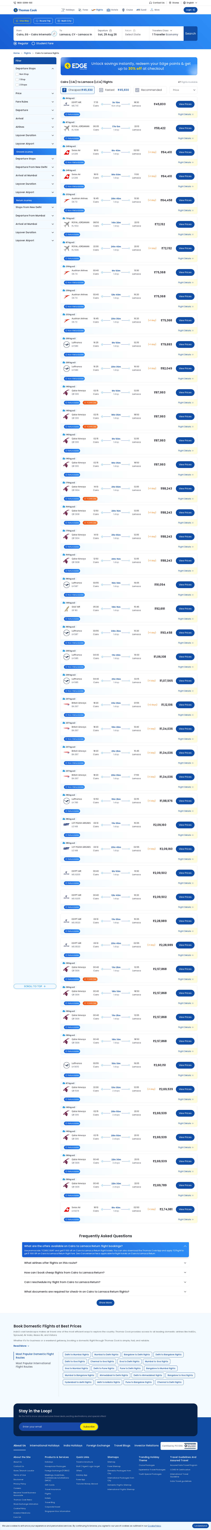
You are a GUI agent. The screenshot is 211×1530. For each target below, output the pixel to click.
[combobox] (33, 35)
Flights (99, 9)
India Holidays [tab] (73, 1445)
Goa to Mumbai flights (76, 1368)
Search (190, 33)
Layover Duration (26, 135)
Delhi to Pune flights (104, 1368)
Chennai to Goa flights (102, 1361)
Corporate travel (52, 1506)
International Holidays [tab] (44, 1445)
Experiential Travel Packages (152, 1469)
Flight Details (184, 114)
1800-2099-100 (24, 2)
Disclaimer (18, 1479)
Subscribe (89, 1426)
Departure (103, 30)
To (61, 30)
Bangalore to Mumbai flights (160, 1368)
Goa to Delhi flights (129, 1361)
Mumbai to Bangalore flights (79, 1375)
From (19, 30)
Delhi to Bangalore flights (169, 1354)
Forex (85, 9)
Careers (17, 1488)
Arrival (19, 118)
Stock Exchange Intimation (26, 1504)
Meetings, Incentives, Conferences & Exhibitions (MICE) (57, 1478)
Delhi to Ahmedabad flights (148, 1375)
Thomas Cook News (23, 1499)
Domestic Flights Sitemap (119, 1485)
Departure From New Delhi (31, 167)
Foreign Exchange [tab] (98, 1445)
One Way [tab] (24, 20)
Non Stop (24, 74)
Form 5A (17, 1517)
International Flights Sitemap (121, 1489)
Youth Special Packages (150, 1474)
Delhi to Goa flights (75, 1361)
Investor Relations (22, 1513)
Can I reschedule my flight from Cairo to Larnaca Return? (62, 1282)
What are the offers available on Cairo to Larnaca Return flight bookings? (73, 1246)
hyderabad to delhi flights (78, 1382)
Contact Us (159, 2)
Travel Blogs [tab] (122, 1445)
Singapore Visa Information (57, 1511)
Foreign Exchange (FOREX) (57, 1470)
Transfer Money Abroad (87, 1483)
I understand (200, 1525)
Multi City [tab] (66, 20)
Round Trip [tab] (45, 20)
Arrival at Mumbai (26, 175)
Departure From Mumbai (30, 215)
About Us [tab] (20, 1445)
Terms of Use (20, 1475)
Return (128, 30)
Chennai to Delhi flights (169, 1382)
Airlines (20, 127)
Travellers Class (160, 30)
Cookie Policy (154, 1525)
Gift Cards (50, 1485)
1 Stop (22, 79)
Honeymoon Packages (55, 1466)
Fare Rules (22, 101)
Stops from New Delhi (28, 207)
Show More (105, 1302)
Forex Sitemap (114, 1466)
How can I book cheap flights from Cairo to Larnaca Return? (64, 1272)
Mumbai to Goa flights (156, 1361)
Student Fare (44, 43)
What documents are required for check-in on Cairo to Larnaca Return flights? (76, 1291)
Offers (79, 1470)
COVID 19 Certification (180, 1469)
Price (18, 93)
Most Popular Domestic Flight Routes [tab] (35, 1355)
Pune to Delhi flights (130, 1368)
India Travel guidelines (181, 1481)
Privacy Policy (20, 1483)
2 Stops (23, 84)
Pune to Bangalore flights (139, 1382)
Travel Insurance (52, 1489)
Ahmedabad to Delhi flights (114, 1375)
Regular (23, 43)
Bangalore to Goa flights (180, 1375)
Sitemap (111, 1462)
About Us (18, 1462)
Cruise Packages (147, 1465)
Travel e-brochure (84, 1462)
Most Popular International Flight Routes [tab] (33, 1365)
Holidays (49, 1462)
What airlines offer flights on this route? (50, 1263)
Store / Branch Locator (24, 1470)
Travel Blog (50, 1502)
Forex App (80, 1479)
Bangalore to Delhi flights (137, 1354)
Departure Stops (26, 68)
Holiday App (81, 1475)
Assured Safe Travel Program (183, 1465)
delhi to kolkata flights (108, 1382)
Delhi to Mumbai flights (77, 1354)
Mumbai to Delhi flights (106, 1354)
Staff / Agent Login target (88, 1466)
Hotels (114, 9)
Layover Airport (25, 143)
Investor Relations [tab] (147, 1445)
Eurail (143, 9)
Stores (175, 2)
